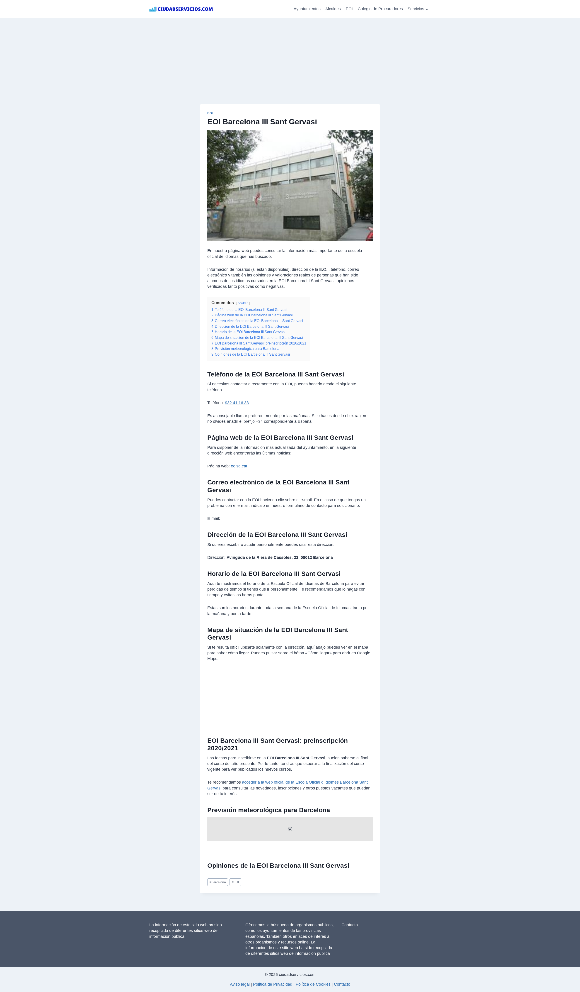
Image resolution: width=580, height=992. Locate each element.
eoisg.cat (239, 466)
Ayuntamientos (307, 9)
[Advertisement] (290, 52)
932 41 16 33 (237, 403)
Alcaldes (333, 9)
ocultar (243, 303)
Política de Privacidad (272, 984)
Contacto (349, 925)
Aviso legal (240, 984)
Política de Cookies (313, 984)
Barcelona (218, 882)
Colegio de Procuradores (380, 9)
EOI (349, 9)
